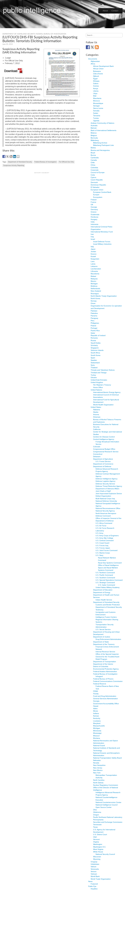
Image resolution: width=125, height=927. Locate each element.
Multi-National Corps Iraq (105, 499)
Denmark (94, 182)
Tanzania (96, 116)
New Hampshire (99, 765)
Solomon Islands (97, 350)
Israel (93, 239)
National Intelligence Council (106, 805)
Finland (93, 200)
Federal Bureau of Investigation (51, 34)
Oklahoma (97, 812)
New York (96, 773)
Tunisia (96, 118)
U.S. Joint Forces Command (106, 550)
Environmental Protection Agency (106, 669)
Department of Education (102, 590)
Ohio (95, 810)
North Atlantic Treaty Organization (104, 296)
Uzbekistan (95, 864)
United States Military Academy (108, 587)
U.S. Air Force (101, 526)
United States (96, 407)
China (93, 165)
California (96, 429)
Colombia (94, 168)
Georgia (94, 207)
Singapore (95, 348)
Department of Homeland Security (18, 34)
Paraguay (94, 318)
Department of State (101, 642)
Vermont (96, 839)
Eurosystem (97, 197)
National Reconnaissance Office (108, 508)
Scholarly (94, 345)
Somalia (96, 111)
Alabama (96, 410)
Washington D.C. (99, 847)
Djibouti (96, 76)
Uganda (96, 121)
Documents (92, 59)
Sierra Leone (98, 108)
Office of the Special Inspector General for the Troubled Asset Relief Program (107, 656)
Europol (96, 195)
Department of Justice (101, 637)
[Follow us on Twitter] (92, 47)
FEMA (95, 691)
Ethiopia (96, 81)
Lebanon (94, 266)
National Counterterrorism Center (108, 802)
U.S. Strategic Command (105, 582)
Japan (93, 249)
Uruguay (94, 862)
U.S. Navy (99, 555)
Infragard (99, 676)
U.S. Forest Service (103, 461)
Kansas (96, 716)
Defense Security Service (105, 484)
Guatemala (95, 214)
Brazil (93, 153)
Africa (93, 64)
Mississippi (97, 733)
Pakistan (94, 311)
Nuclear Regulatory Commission (105, 785)
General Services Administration (105, 699)
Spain (93, 358)
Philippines (95, 323)
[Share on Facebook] (3, 156)
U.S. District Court (100, 834)
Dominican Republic (98, 185)
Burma (93, 155)
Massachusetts (99, 726)
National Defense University (106, 501)
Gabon (95, 83)
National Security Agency (105, 511)
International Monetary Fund (102, 232)
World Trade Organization (101, 879)
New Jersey (97, 768)
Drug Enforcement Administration (108, 639)
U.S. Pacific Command (104, 575)
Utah (95, 837)
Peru (92, 321)
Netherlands (95, 288)
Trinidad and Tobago (99, 373)
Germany (94, 209)
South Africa (95, 353)
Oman (93, 303)
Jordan (93, 251)
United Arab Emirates (99, 380)
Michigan (94, 284)
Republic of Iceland (98, 335)
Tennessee (97, 825)
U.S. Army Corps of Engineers (107, 536)
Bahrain (94, 128)
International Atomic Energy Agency (106, 392)
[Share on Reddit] (11, 156)
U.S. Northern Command (105, 573)
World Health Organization (103, 405)
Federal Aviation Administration (105, 671)
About (105, 11)
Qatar (93, 333)
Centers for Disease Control (104, 437)
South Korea (95, 355)
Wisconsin (97, 857)
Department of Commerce (103, 464)
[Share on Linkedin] (14, 156)
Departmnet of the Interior (103, 664)
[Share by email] (18, 156)
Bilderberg (95, 140)
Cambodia (95, 158)
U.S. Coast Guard (102, 543)
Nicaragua (95, 293)
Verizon (93, 871)
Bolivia (93, 148)
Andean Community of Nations (102, 123)
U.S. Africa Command (104, 523)
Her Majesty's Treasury (102, 385)
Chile (93, 162)
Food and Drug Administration (104, 696)
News (90, 881)
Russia (93, 340)
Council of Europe (97, 172)
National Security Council (105, 854)
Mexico (93, 281)
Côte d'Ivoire (98, 74)
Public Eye (92, 886)
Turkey (93, 375)
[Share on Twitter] (7, 156)
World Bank (95, 876)
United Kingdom (97, 382)
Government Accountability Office (106, 704)
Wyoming (96, 859)
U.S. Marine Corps (103, 553)
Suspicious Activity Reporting (13, 165)
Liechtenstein (96, 269)
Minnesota (97, 731)
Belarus (94, 133)
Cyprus (93, 177)
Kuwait (93, 256)
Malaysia (94, 279)
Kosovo (93, 254)
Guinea (96, 86)
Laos (92, 261)
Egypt (95, 79)
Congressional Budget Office (104, 449)
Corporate (95, 170)
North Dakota (98, 783)
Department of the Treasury (104, 644)
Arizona (96, 414)
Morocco (96, 101)
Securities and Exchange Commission (107, 822)
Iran (92, 234)
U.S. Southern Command (105, 578)
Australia (94, 125)
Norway (94, 301)
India (92, 222)
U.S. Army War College (104, 538)
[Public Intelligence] (31, 10)
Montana (96, 738)
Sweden (94, 360)
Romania (94, 338)
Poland (93, 326)
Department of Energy (101, 592)
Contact (114, 11)
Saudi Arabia (95, 343)
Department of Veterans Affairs (107, 489)
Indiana (96, 713)
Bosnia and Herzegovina (100, 150)
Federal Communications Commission (108, 681)
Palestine (94, 313)
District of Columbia (100, 666)
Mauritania (97, 98)
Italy (92, 247)
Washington (97, 844)
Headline (94, 889)
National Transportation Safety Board (107, 758)
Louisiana (97, 721)
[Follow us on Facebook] (88, 47)
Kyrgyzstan (95, 259)
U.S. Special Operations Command (109, 580)
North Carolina (98, 780)
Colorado (96, 447)
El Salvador (95, 187)
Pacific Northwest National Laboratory (107, 817)
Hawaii (95, 706)
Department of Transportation (104, 662)
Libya (95, 93)
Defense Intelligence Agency (106, 479)
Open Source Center (104, 807)
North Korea (95, 298)
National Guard (99, 745)
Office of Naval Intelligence (108, 565)
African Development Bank (103, 66)
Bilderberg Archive (100, 143)
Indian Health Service (104, 600)
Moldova (94, 286)
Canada (94, 160)
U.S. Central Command (105, 540)
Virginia (96, 842)
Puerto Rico (95, 331)
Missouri (96, 736)
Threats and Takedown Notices (103, 370)
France (93, 202)
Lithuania (94, 271)
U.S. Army (99, 533)
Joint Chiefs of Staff (103, 491)
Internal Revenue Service (105, 652)
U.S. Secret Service (103, 629)
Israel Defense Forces (101, 242)
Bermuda (94, 138)
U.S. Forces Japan (103, 548)
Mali (94, 96)
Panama (94, 316)
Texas (95, 827)
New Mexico (98, 770)
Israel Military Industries (102, 244)
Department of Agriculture (103, 459)
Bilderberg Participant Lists (103, 145)
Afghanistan (95, 61)
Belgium (94, 135)
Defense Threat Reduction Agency (109, 486)
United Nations (96, 390)
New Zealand (96, 291)
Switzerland (95, 363)
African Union (98, 69)
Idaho (95, 708)
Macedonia (95, 274)
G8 (92, 205)
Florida (96, 694)
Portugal (94, 328)
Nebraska (97, 760)
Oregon (96, 815)
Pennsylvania (98, 820)
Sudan (95, 113)
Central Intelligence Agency (103, 439)
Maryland (96, 723)
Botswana (97, 71)
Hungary (94, 219)
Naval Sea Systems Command (110, 563)
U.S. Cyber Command (106, 585)
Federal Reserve (99, 684)
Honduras (94, 217)
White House (98, 852)
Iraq (92, 237)
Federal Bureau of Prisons (103, 679)
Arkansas (96, 417)
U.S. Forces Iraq (102, 545)
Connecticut (97, 454)
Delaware (96, 456)
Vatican (93, 867)
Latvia (93, 264)
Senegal (96, 106)
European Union (97, 190)
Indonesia (94, 224)
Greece (93, 212)
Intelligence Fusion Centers (106, 617)
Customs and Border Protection (108, 605)
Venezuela (95, 869)
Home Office (98, 387)
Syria (93, 365)
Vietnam (94, 874)
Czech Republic (97, 180)
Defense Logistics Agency (105, 481)
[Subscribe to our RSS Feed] (97, 47)
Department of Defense (102, 466)
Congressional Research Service (105, 452)
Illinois (95, 711)
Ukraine (94, 377)
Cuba (93, 175)
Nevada (96, 763)
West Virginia (98, 849)
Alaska (95, 412)
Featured (94, 884)
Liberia (95, 91)
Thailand (94, 368)
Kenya (95, 88)
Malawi (93, 276)
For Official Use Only (66, 162)
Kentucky (96, 718)
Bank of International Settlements (103, 130)
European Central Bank (102, 192)
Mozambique (98, 103)
